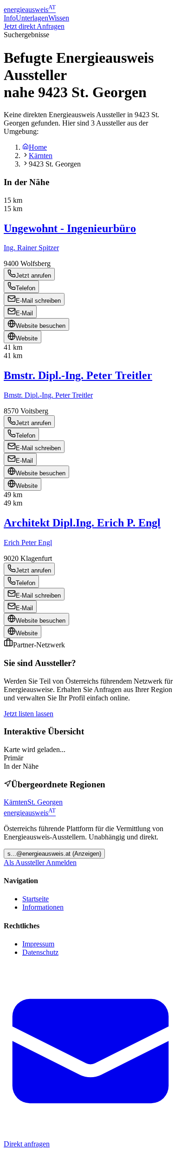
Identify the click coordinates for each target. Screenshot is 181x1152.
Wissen (58, 18)
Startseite (35, 899)
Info (10, 18)
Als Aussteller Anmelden (40, 862)
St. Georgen (45, 802)
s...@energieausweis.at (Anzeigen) (54, 853)
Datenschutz (40, 952)
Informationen (43, 907)
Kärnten (40, 156)
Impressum (38, 944)
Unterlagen (32, 18)
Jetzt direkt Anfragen (34, 26)
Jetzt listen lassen (28, 714)
